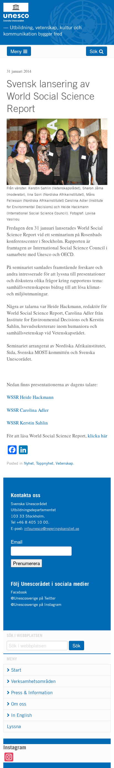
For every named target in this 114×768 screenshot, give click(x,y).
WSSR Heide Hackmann (30, 397)
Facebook (19, 592)
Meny (17, 51)
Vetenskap (64, 463)
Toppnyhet (44, 463)
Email (16, 541)
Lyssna (14, 726)
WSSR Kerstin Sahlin (27, 423)
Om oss (18, 704)
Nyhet (29, 463)
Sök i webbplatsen (24, 635)
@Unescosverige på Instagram (36, 604)
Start (16, 670)
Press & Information (32, 692)
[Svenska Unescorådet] (29, 12)
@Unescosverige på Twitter (33, 598)
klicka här (97, 435)
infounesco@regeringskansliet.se (51, 528)
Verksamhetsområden (33, 681)
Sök (94, 51)
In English (21, 715)
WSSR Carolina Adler (28, 410)
